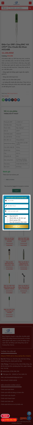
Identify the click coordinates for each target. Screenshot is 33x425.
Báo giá (5, 416)
